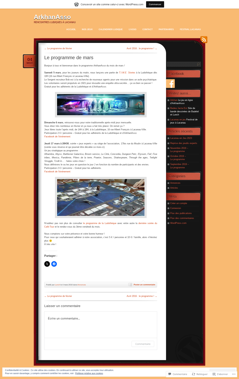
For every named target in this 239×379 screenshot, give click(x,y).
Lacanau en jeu (178, 119)
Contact (147, 29)
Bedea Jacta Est (178, 108)
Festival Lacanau (190, 29)
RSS (203, 41)
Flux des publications (181, 213)
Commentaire (142, 343)
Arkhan (173, 100)
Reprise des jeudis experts (183, 143)
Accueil (71, 29)
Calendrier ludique (111, 29)
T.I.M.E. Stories (127, 72)
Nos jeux (87, 29)
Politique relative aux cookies (89, 373)
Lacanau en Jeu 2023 (181, 138)
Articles (174, 188)
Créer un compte (178, 203)
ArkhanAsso (52, 16)
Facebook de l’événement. (57, 136)
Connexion (175, 208)
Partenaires (166, 29)
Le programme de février (58, 48)
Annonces (82, 285)
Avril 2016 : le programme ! (142, 48)
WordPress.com (178, 223)
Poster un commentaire (144, 285)
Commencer (155, 4)
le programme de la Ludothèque (99, 223)
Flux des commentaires (182, 218)
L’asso (132, 29)
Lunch (57, 285)
